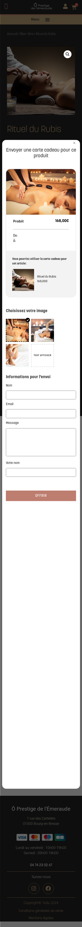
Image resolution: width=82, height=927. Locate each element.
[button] (68, 54)
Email (9, 404)
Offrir (41, 496)
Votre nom (13, 463)
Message (12, 423)
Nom (9, 385)
